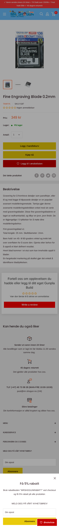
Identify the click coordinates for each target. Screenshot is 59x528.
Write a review (30, 304)
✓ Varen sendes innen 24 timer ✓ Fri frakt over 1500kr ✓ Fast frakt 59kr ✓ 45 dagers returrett (29, 4)
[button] (9, 107)
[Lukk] (55, 478)
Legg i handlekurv (29, 146)
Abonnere (29, 521)
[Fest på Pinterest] (42, 175)
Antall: (6, 135)
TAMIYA (6, 104)
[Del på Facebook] (36, 175)
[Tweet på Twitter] (48, 175)
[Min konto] (47, 14)
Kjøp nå (29, 154)
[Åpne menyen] (4, 14)
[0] (53, 14)
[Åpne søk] (41, 14)
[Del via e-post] (54, 175)
